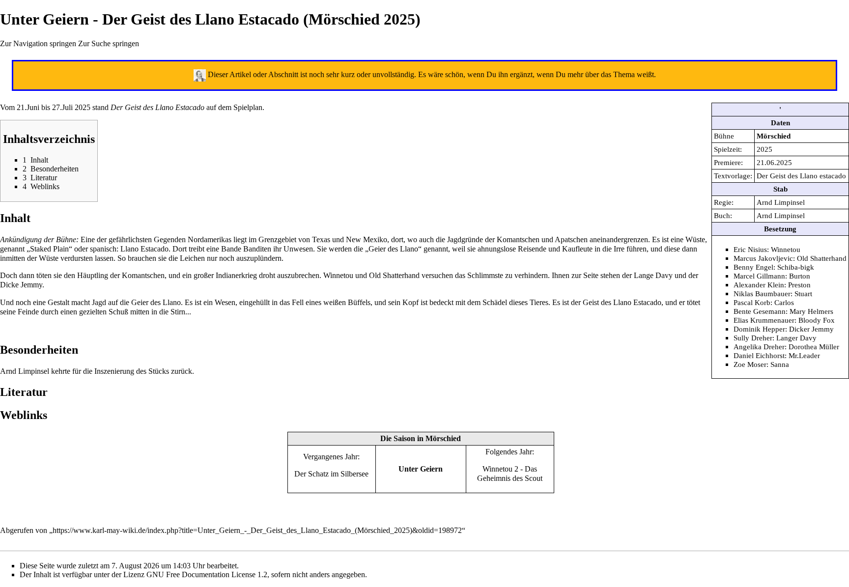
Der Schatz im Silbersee (331, 474)
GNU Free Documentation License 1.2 (206, 574)
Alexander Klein (759, 284)
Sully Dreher (753, 338)
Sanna (779, 364)
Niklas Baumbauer (762, 293)
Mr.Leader (804, 355)
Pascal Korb (752, 302)
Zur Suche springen (108, 43)
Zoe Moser (750, 364)
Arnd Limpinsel (781, 202)
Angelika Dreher (759, 346)
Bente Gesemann (760, 311)
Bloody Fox (816, 320)
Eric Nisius (750, 249)
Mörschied (774, 136)
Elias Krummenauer (764, 320)
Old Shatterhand (822, 258)
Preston (799, 284)
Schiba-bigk (795, 267)
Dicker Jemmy (811, 329)
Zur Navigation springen (38, 43)
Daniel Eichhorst (759, 355)
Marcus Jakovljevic (763, 258)
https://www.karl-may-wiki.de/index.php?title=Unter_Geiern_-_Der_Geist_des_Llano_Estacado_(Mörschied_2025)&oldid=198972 (257, 530)
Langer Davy (796, 338)
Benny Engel (753, 267)
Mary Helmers (811, 311)
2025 (764, 149)
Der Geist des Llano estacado (801, 175)
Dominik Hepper (759, 329)
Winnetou (785, 249)
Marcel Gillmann (759, 276)
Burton (799, 276)
